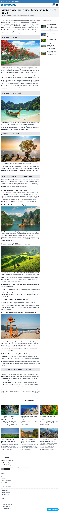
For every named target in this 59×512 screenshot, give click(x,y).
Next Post (37, 390)
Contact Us (3, 478)
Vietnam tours (4, 490)
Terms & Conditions (6, 480)
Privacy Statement (5, 483)
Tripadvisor (5, 502)
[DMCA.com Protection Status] (29, 469)
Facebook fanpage (7, 504)
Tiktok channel (6, 506)
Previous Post (4, 390)
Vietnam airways (5, 494)
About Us (3, 476)
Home (3, 15)
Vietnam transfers (5, 492)
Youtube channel (6, 508)
